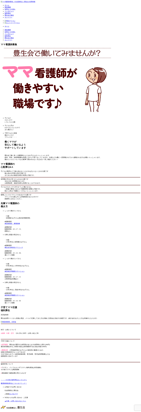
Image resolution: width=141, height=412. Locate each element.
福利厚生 (8, 13)
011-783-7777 (13, 394)
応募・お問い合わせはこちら (15, 401)
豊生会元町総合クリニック (14, 247)
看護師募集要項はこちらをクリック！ (14, 383)
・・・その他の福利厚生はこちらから (14, 380)
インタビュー (9, 11)
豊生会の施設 (9, 15)
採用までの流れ (10, 9)
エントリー (8, 17)
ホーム (7, 5)
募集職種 (8, 7)
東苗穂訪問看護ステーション (15, 271)
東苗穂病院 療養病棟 (12, 223)
